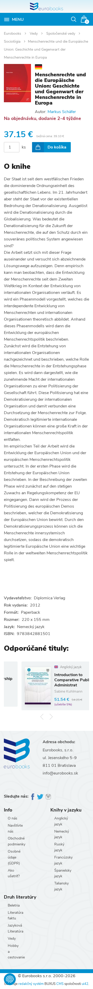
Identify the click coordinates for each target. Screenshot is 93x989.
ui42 (85, 984)
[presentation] (42, 716)
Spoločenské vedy (61, 33)
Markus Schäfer (62, 112)
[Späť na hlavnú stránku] (46, 6)
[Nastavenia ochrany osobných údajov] (10, 979)
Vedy (34, 33)
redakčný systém (31, 984)
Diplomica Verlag (49, 598)
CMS (60, 984)
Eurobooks (13, 33)
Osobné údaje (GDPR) (14, 857)
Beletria (14, 905)
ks (24, 147)
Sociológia (12, 41)
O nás (12, 818)
